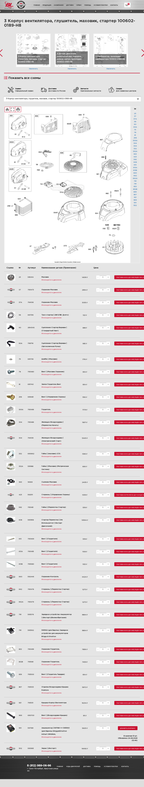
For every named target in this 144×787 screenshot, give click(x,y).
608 (135, 162)
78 (135, 132)
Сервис (79, 5)
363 (135, 154)
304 (135, 143)
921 (135, 197)
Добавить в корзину (127, 728)
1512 (135, 205)
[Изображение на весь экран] (13, 109)
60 (135, 124)
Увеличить (33, 68)
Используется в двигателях (52, 280)
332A (135, 151)
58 (135, 121)
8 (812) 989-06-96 (39, 765)
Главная (37, 5)
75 (135, 130)
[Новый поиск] (7, 109)
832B (135, 189)
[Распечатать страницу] (18, 109)
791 (135, 181)
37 (135, 116)
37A (135, 119)
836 (135, 192)
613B (135, 170)
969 (135, 200)
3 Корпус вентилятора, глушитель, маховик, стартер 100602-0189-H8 (39, 99)
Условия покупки (101, 5)
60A (135, 127)
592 (135, 159)
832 (135, 186)
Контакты (114, 5)
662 (135, 175)
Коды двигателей (73, 766)
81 (135, 135)
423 (135, 157)
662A (135, 178)
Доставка (70, 5)
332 (135, 148)
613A (135, 167)
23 (135, 113)
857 (135, 194)
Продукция (47, 5)
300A (135, 140)
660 (135, 173)
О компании (59, 5)
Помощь (87, 5)
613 (135, 165)
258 (135, 138)
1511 (135, 202)
